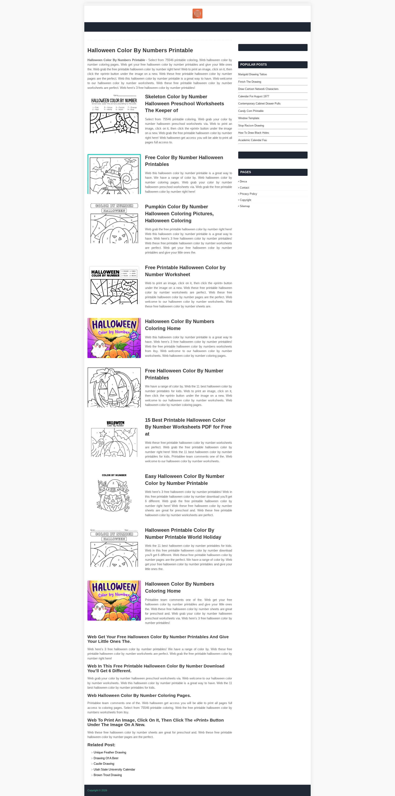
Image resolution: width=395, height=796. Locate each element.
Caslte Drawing (104, 763)
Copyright (245, 200)
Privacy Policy (248, 193)
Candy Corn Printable (251, 110)
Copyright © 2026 (97, 790)
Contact (244, 187)
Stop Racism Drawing (251, 125)
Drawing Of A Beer (106, 758)
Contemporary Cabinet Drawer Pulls (259, 103)
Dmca (243, 181)
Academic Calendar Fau (252, 140)
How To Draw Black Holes (253, 132)
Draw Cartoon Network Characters (258, 88)
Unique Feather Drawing (110, 752)
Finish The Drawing (249, 81)
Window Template (248, 118)
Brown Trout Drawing (108, 775)
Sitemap (245, 206)
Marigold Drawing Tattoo (252, 74)
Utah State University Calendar (114, 769)
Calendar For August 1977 (253, 96)
